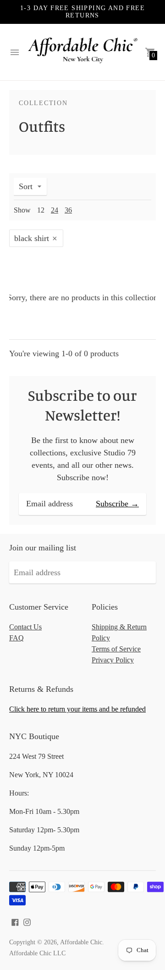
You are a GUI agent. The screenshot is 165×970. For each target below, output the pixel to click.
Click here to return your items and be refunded (77, 709)
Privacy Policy (113, 660)
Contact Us (25, 627)
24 (54, 210)
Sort (26, 186)
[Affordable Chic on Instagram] (27, 921)
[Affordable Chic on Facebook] (15, 921)
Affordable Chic (81, 942)
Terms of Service (116, 649)
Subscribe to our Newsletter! (82, 405)
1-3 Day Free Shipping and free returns (82, 12)
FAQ (16, 638)
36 (68, 210)
